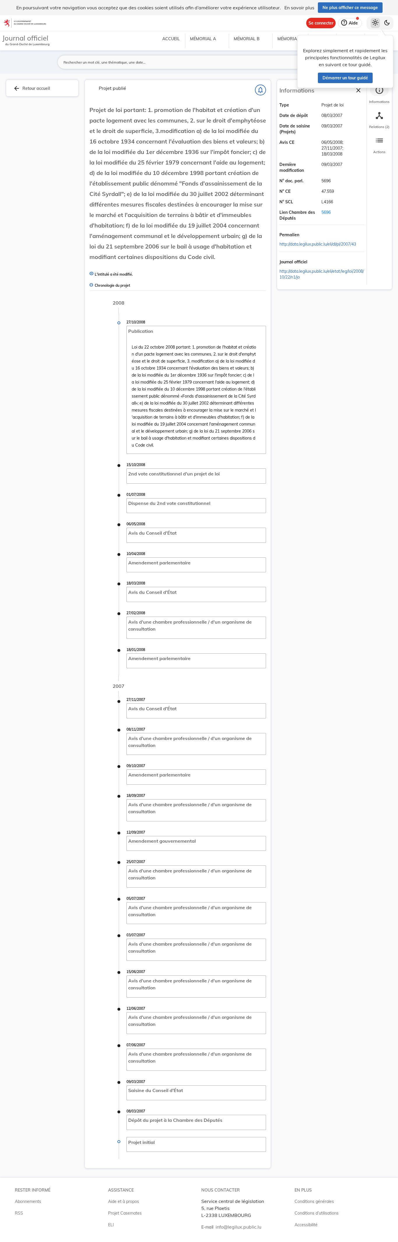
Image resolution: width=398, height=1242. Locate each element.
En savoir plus (299, 8)
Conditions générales (314, 1201)
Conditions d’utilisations (317, 1213)
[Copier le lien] (307, 235)
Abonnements (28, 1201)
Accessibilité (306, 1224)
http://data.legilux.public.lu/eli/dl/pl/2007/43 (317, 244)
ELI (111, 1224)
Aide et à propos (123, 1201)
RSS (19, 1213)
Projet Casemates (125, 1213)
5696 (326, 212)
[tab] (379, 95)
